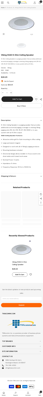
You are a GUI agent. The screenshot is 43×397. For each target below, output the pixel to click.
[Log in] (35, 2)
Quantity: (4, 88)
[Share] (40, 99)
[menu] (2, 2)
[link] (11, 220)
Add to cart (17, 99)
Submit (21, 305)
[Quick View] (30, 241)
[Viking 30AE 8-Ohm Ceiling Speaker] (22, 250)
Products (9, 7)
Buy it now (21, 106)
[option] (21, 23)
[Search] (8, 2)
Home (2, 7)
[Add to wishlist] (36, 99)
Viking (9, 68)
